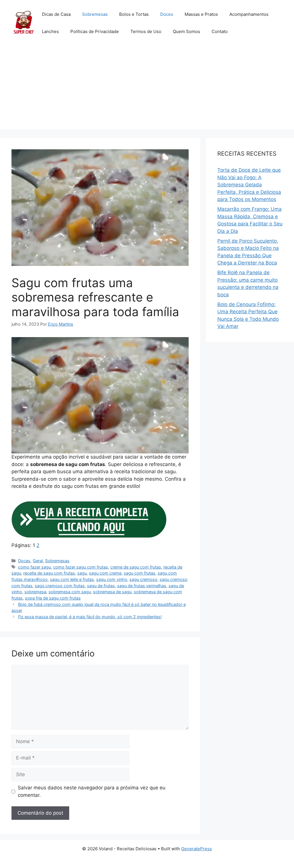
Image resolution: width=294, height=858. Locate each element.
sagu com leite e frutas (72, 579)
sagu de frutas (101, 585)
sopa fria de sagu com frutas (53, 598)
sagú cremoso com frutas (60, 585)
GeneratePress (196, 848)
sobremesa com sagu (70, 591)
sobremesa (35, 591)
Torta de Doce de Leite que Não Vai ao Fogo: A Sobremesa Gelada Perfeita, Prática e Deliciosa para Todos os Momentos (249, 184)
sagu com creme (105, 573)
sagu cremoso (143, 579)
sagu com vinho (111, 579)
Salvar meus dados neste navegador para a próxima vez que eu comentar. (91, 791)
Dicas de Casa (56, 14)
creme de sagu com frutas (135, 567)
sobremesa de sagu (112, 591)
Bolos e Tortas (134, 14)
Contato (220, 31)
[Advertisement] (147, 89)
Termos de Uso (145, 31)
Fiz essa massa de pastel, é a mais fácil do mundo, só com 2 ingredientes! (90, 616)
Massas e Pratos (201, 14)
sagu (82, 573)
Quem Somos (186, 31)
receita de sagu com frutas (49, 573)
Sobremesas (95, 14)
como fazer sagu (34, 567)
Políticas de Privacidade (94, 31)
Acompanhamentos (248, 14)
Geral (38, 560)
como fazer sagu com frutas (80, 567)
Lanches (50, 31)
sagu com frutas (139, 573)
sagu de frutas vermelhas (141, 585)
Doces (166, 14)
